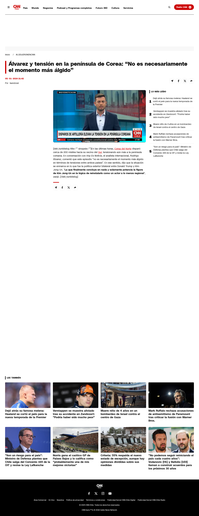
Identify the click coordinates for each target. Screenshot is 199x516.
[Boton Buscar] (169, 7)
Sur (100, 152)
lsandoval (14, 83)
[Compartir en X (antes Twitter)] (184, 81)
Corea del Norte (122, 148)
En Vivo (51, 500)
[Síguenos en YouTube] (110, 493)
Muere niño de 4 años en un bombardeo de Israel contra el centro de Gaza (172, 126)
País (25, 7)
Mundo (35, 7)
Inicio (7, 54)
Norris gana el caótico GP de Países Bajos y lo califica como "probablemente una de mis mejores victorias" (73, 460)
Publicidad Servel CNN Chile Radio (151, 500)
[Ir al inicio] (16, 7)
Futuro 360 (101, 7)
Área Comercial (40, 500)
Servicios (128, 7)
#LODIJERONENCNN (25, 54)
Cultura (115, 7)
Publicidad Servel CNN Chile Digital (121, 500)
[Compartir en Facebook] (178, 81)
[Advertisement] (27, 257)
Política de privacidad (75, 500)
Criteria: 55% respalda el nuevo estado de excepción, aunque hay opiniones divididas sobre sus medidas (122, 460)
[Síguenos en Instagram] (103, 493)
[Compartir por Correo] (172, 81)
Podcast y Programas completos (74, 7)
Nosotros (60, 500)
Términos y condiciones (95, 500)
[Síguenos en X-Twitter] (96, 493)
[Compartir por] (191, 81)
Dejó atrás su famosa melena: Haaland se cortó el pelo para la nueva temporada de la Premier (172, 101)
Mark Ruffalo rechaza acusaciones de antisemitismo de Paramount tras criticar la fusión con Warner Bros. (172, 136)
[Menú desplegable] (8, 7)
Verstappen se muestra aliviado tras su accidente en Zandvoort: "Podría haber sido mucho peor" (171, 114)
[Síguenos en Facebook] (89, 493)
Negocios (48, 7)
